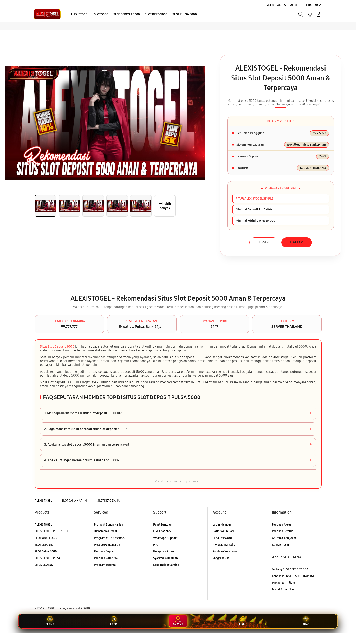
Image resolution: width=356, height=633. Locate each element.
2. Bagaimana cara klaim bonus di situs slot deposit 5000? (178, 429)
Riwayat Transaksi (224, 545)
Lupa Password (222, 538)
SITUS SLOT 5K (44, 565)
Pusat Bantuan (162, 524)
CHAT (306, 624)
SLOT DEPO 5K (44, 545)
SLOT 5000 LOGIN (46, 538)
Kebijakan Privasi (164, 551)
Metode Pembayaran (107, 545)
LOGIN (264, 242)
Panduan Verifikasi (225, 551)
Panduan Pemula (282, 531)
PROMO (50, 624)
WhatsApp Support (165, 538)
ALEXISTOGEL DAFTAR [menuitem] (304, 5)
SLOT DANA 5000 (46, 551)
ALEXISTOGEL (43, 524)
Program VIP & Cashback (109, 538)
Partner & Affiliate (283, 583)
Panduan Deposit (104, 551)
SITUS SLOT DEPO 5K (48, 558)
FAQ (155, 545)
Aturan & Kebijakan (284, 538)
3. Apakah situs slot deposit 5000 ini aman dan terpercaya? (178, 444)
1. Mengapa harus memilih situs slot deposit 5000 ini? (178, 413)
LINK (242, 624)
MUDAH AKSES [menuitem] (276, 5)
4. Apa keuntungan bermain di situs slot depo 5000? (178, 460)
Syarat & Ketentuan (165, 558)
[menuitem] (79, 14)
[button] (309, 14)
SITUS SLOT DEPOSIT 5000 (51, 531)
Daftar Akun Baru (224, 531)
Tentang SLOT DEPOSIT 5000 (290, 569)
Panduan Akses (281, 524)
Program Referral (105, 565)
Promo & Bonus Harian (108, 524)
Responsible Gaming (166, 565)
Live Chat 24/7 (162, 531)
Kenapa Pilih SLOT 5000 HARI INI (293, 576)
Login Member (222, 524)
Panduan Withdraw (106, 558)
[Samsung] (47, 14)
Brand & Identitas (283, 589)
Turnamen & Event (105, 531)
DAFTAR (296, 242)
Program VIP (221, 558)
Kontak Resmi (281, 545)
